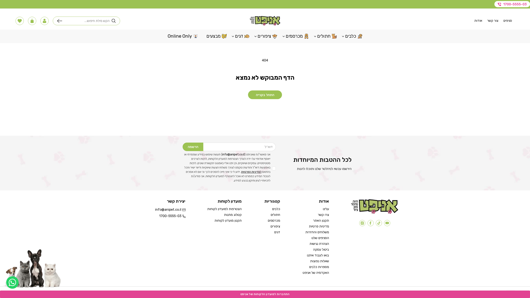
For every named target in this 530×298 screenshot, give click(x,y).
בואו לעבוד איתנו (318, 255)
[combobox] (87, 20)
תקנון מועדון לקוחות (228, 220)
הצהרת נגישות (319, 244)
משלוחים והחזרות (317, 232)
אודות (478, 21)
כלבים (276, 209)
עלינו (326, 209)
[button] (44, 21)
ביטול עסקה (321, 249)
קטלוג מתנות (233, 215)
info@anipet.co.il (233, 154)
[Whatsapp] (12, 282)
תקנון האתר (321, 220)
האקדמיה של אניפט (316, 273)
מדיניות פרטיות (319, 226)
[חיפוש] (60, 20)
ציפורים (275, 226)
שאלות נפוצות (319, 261)
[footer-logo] (375, 213)
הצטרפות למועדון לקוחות (224, 209)
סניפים (507, 21)
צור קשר (492, 21)
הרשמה (193, 147)
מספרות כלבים (319, 267)
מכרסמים (274, 220)
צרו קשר (323, 215)
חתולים (275, 215)
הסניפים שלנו (320, 238)
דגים (277, 232)
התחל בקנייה (265, 95)
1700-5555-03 (515, 4)
